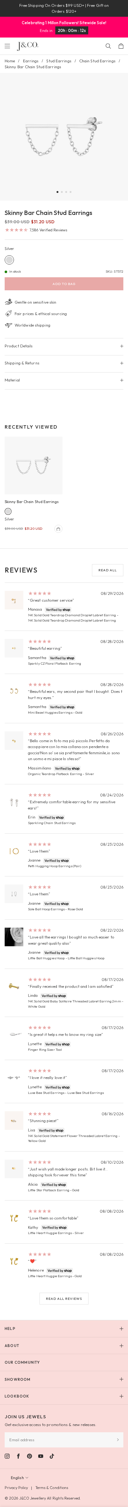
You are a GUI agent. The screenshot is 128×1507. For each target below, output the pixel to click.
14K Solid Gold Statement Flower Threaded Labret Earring (73, 1136)
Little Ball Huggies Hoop (46, 958)
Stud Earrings (58, 60)
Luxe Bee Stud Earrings (46, 1092)
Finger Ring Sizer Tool (45, 1049)
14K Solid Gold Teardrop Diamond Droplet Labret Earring (72, 615)
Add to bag (64, 284)
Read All (107, 570)
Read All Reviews (64, 1298)
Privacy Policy (16, 1487)
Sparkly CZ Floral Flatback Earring (54, 663)
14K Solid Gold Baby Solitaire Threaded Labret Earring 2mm (74, 1001)
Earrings (31, 60)
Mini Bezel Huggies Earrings (50, 712)
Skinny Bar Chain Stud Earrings (32, 501)
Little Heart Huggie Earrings (50, 1233)
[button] (57, 192)
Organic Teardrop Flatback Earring (55, 774)
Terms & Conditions (51, 1487)
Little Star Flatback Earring (48, 1190)
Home (10, 60)
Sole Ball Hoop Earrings (46, 909)
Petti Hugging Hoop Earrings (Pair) (54, 866)
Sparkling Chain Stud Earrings (51, 823)
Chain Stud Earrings (97, 60)
